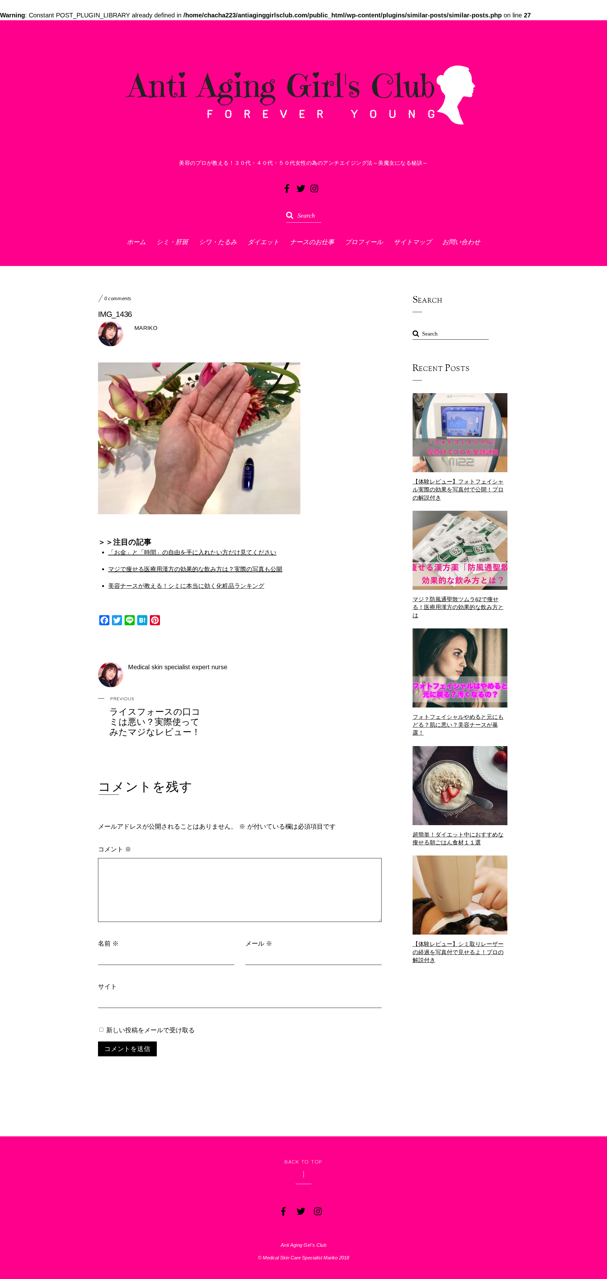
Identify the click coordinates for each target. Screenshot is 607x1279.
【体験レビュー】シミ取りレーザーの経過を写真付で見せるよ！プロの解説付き (458, 952)
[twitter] (300, 187)
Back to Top (303, 1162)
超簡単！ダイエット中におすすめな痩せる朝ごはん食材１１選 (458, 838)
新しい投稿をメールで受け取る (150, 1030)
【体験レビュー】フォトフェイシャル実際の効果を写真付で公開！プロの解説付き (458, 490)
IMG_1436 (115, 314)
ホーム (136, 241)
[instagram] (314, 187)
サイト (107, 986)
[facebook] (286, 187)
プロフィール (364, 241)
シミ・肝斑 (172, 241)
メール (258, 943)
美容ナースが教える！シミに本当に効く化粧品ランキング (186, 586)
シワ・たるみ (218, 241)
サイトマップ (413, 241)
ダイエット (263, 241)
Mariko (145, 328)
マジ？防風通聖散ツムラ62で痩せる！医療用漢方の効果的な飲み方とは (458, 607)
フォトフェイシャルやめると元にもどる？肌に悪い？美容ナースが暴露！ (458, 725)
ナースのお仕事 (312, 241)
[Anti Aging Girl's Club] (303, 127)
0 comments (118, 298)
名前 (108, 943)
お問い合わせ (461, 241)
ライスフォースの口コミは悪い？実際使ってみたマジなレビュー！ (154, 716)
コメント (114, 849)
